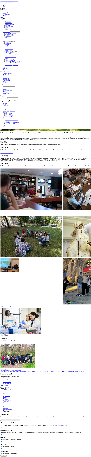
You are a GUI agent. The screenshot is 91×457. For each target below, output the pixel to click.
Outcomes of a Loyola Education (11, 65)
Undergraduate (8, 43)
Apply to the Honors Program (6, 306)
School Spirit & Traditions (10, 57)
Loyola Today (5, 105)
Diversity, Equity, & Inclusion (9, 111)
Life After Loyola (6, 62)
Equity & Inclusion (9, 26)
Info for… (4, 8)
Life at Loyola (6, 51)
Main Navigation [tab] (6, 12)
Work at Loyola (6, 78)
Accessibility (5, 410)
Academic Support (9, 49)
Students (4, 118)
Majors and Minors (6, 396)
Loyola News (5, 399)
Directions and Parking (7, 74)
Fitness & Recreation (9, 55)
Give (4, 6)
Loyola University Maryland (6, 2)
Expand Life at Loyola (13, 51)
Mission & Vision (8, 29)
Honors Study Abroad (9, 116)
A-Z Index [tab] (5, 15)
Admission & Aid (6, 32)
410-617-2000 (3, 389)
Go (15, 85)
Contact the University (7, 73)
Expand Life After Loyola (14, 62)
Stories (4, 106)
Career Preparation (9, 63)
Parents (4, 82)
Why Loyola (7, 37)
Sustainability (8, 27)
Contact (4, 126)
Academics (5, 41)
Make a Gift (5, 76)
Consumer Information (7, 409)
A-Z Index (5, 398)
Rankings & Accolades (9, 24)
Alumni (4, 81)
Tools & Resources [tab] (6, 14)
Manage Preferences (16, 420)
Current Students (6, 79)
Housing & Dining (9, 53)
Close (1, 17)
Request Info (5, 68)
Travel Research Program (10, 123)
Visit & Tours (8, 38)
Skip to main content (4, 1)
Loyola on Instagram (7, 380)
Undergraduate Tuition (7, 90)
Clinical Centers (6, 401)
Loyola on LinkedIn (7, 383)
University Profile (8, 23)
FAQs (4, 124)
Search (1, 19)
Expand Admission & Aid (14, 32)
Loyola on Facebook (7, 379)
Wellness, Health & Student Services (12, 61)
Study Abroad (8, 48)
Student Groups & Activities (10, 54)
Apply (4, 5)
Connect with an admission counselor (15, 377)
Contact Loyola (3, 391)
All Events (5, 104)
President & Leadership (10, 30)
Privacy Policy (6, 408)
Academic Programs (9, 42)
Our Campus (7, 25)
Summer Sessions (8, 40)
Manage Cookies (6, 411)
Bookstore (5, 91)
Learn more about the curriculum (6, 153)
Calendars (5, 75)
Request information (4, 377)
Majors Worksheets (9, 115)
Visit (4, 4)
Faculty (6, 46)
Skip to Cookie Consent (13, 1)
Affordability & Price (9, 35)
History (6, 28)
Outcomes (7, 121)
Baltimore (7, 58)
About (4, 21)
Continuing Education (9, 45)
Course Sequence (8, 113)
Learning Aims (8, 114)
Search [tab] (4, 13)
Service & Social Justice (10, 60)
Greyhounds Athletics (4, 71)
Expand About (8, 21)
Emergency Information (7, 402)
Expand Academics (11, 41)
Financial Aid (8, 36)
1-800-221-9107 (10, 389)
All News (5, 103)
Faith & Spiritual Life (9, 59)
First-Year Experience (9, 52)
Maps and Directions (7, 400)
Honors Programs (8, 50)
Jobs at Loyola (6, 93)
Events (4, 117)
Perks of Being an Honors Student (12, 122)
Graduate (7, 44)
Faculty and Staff (6, 80)
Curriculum (5, 112)
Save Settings (3, 455)
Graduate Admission (9, 34)
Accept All (3, 420)
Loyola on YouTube (7, 382)
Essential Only (8, 420)
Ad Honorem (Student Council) (11, 120)
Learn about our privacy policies (6, 418)
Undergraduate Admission (10, 33)
